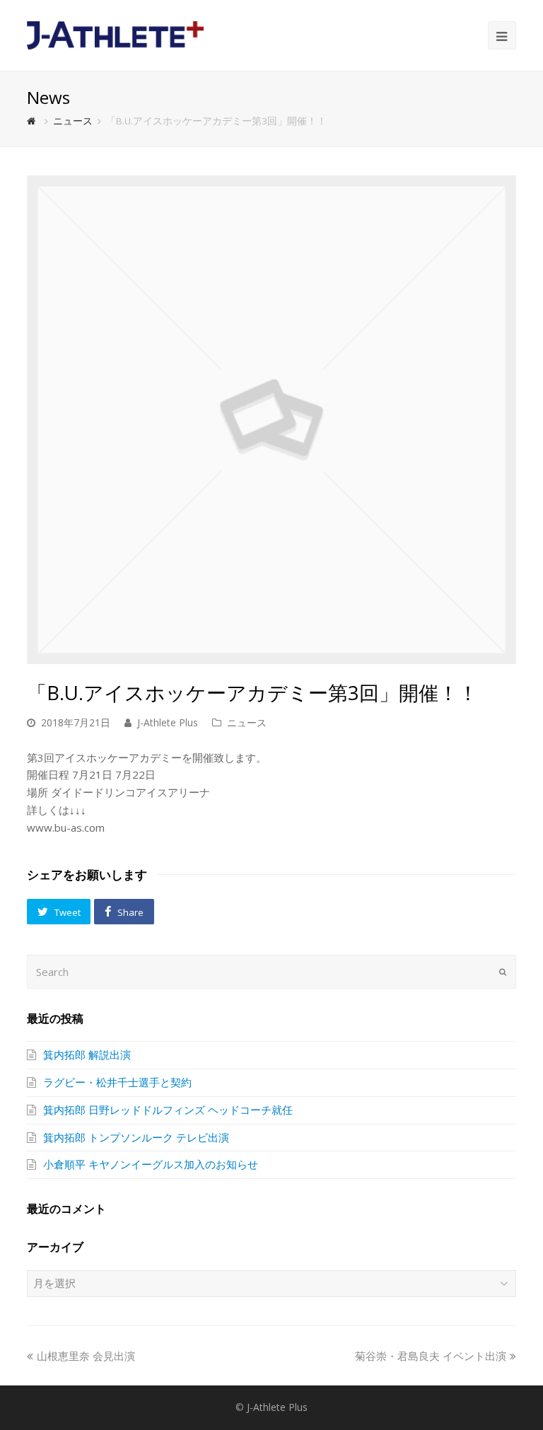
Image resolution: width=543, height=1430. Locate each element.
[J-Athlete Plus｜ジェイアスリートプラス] (115, 34)
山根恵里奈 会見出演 (85, 1356)
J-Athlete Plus (167, 722)
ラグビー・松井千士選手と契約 (117, 1082)
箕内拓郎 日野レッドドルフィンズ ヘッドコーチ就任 (168, 1110)
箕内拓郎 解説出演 (87, 1054)
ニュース (247, 722)
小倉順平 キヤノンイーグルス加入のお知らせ (150, 1164)
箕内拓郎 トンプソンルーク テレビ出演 (136, 1137)
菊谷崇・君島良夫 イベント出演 (430, 1356)
